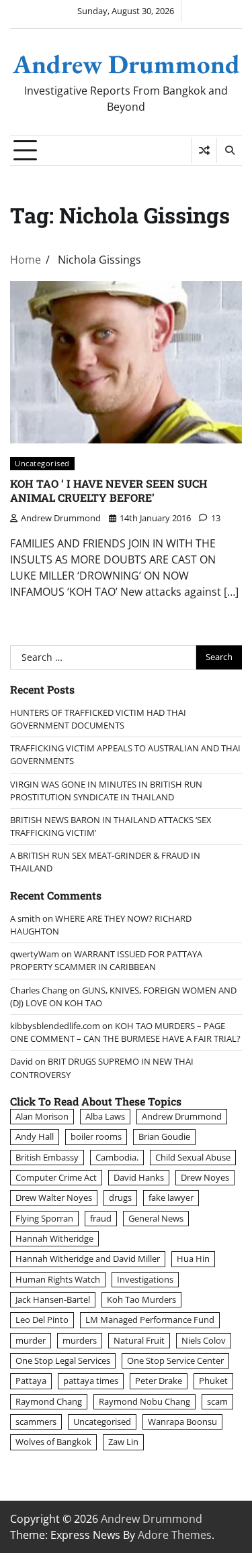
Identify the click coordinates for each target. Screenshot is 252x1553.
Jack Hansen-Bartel (52, 1299)
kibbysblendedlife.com (55, 1026)
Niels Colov (203, 1340)
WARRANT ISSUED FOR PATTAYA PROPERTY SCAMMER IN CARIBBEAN (106, 960)
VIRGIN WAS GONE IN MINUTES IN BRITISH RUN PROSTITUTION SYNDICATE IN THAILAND (106, 790)
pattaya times (90, 1381)
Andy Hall (34, 1136)
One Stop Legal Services (62, 1360)
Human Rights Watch (57, 1279)
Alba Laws (105, 1116)
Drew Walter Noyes (53, 1197)
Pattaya (30, 1381)
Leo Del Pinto (42, 1320)
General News (155, 1218)
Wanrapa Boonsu (182, 1421)
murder (30, 1340)
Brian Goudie (164, 1136)
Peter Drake (158, 1381)
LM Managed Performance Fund (149, 1320)
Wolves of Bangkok (53, 1442)
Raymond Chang (48, 1401)
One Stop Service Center (175, 1360)
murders (79, 1340)
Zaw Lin (123, 1442)
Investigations (145, 1279)
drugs (120, 1197)
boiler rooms (96, 1136)
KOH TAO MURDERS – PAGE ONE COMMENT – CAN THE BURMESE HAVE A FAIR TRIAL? (125, 1032)
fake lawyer (171, 1197)
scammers (35, 1421)
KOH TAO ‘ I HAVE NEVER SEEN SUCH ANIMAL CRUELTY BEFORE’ (109, 490)
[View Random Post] (204, 150)
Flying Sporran (44, 1218)
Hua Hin (193, 1258)
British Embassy (47, 1157)
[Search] (229, 150)
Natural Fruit (139, 1340)
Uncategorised (42, 463)
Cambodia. (116, 1157)
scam (217, 1401)
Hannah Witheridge (54, 1238)
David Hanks (139, 1177)
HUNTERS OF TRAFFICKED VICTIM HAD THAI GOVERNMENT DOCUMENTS (98, 718)
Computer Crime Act (56, 1177)
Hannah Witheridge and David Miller (87, 1258)
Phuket (213, 1381)
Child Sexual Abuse (192, 1157)
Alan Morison (42, 1116)
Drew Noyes (205, 1177)
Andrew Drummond (126, 64)
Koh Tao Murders (141, 1299)
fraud (101, 1218)
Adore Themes (175, 1535)
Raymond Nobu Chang (144, 1401)
